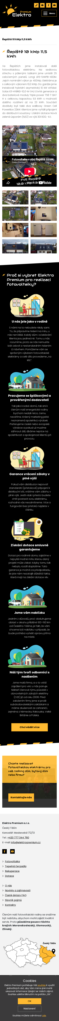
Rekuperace (12, 871)
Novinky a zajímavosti (17, 890)
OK (29, 1001)
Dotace (9, 876)
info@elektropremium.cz (26, 842)
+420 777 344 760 (18, 837)
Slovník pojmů (13, 900)
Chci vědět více (29, 727)
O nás (8, 885)
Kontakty (10, 905)
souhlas (42, 985)
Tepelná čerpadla (15, 866)
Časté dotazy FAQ (15, 895)
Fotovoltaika (12, 861)
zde (44, 1015)
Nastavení (29, 1008)
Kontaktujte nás (21, 797)
